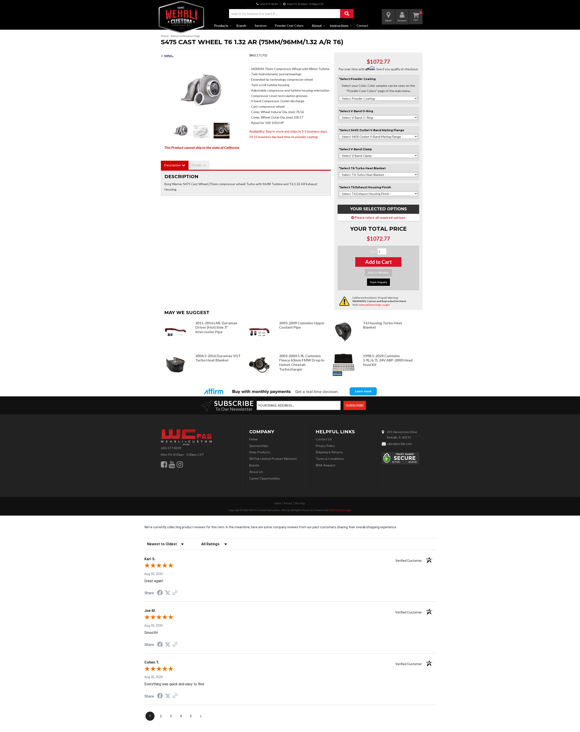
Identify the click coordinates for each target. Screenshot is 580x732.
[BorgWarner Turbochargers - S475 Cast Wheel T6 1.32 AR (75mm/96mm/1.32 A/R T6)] (167, 57)
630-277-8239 (171, 448)
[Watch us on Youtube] (172, 464)
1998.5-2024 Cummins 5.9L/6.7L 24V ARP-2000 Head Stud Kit (388, 360)
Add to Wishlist (378, 272)
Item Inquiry (378, 282)
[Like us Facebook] (164, 464)
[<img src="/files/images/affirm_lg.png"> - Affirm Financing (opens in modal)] (290, 391)
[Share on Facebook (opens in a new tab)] (160, 593)
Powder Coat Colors (289, 25)
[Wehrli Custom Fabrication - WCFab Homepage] (181, 17)
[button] (291, 13)
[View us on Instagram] (180, 464)
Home (165, 36)
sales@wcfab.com (399, 444)
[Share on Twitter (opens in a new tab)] (167, 593)
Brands (241, 25)
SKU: (252, 55)
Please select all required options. (380, 217)
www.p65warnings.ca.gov (374, 304)
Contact (362, 25)
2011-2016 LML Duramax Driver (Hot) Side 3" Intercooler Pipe (216, 327)
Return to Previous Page (185, 36)
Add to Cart (378, 262)
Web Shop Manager (340, 510)
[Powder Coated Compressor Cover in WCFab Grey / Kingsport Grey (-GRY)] (221, 131)
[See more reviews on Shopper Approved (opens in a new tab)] (175, 593)
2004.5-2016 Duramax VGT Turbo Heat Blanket (218, 358)
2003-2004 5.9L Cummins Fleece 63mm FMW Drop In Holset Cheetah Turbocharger (301, 362)
